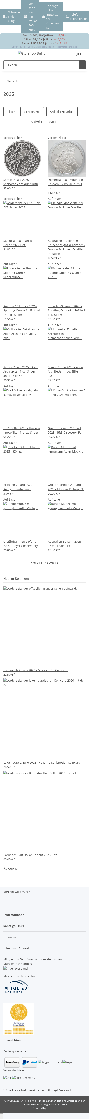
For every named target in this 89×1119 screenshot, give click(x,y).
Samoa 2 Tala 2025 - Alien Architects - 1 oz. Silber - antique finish (20, 371)
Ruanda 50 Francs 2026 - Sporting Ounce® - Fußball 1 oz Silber (66, 310)
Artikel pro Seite (61, 112)
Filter (11, 112)
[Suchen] (82, 64)
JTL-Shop (52, 1108)
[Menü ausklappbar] (8, 54)
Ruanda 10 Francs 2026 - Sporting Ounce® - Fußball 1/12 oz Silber (22, 310)
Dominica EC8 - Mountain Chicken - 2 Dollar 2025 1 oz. (65, 184)
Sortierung (31, 112)
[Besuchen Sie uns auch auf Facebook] (6, 1082)
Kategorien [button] (11, 868)
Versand (65, 1090)
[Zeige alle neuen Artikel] (29, 579)
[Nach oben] (1, 1116)
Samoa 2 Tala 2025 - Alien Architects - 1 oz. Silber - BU (65, 371)
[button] (68, 54)
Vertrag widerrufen (16, 892)
